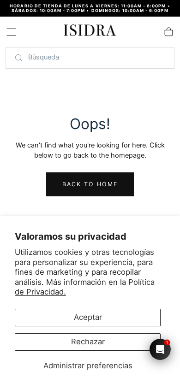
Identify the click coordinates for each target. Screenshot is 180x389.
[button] (11, 32)
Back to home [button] (90, 184)
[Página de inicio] (90, 31)
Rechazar (88, 341)
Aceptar (88, 317)
